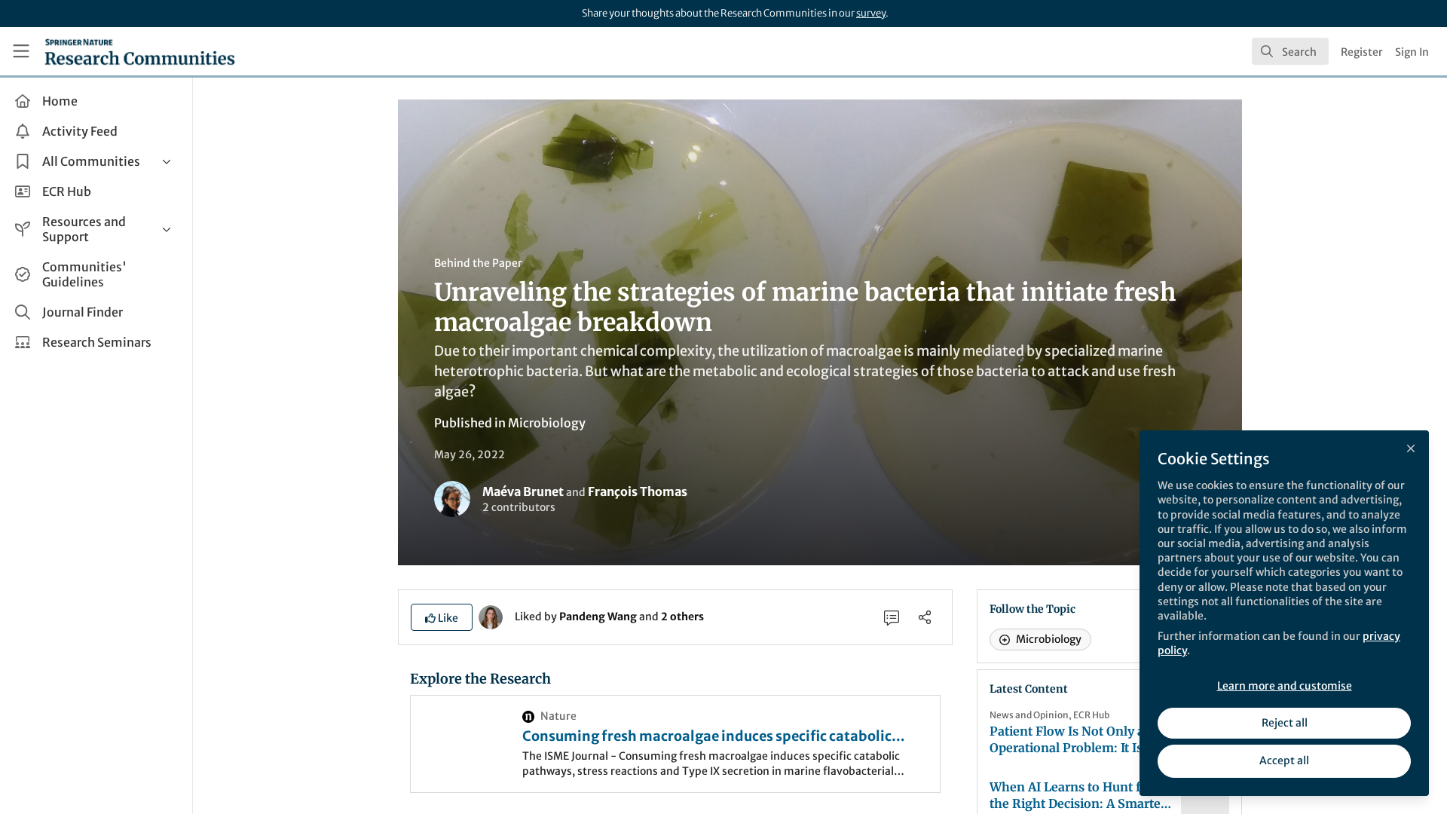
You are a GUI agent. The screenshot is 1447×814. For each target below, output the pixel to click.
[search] (1290, 51)
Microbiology (547, 422)
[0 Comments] (891, 617)
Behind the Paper (478, 263)
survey (871, 13)
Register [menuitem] (1362, 52)
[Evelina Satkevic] (491, 615)
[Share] (925, 617)
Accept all (1284, 760)
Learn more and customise (1284, 686)
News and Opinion (1029, 715)
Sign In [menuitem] (1412, 52)
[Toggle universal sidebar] (21, 51)
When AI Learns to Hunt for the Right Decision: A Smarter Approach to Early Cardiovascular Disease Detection (1078, 795)
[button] (442, 617)
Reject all (1285, 723)
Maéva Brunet (523, 491)
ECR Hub (1091, 715)
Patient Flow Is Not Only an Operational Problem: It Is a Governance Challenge (1071, 740)
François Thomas (637, 491)
